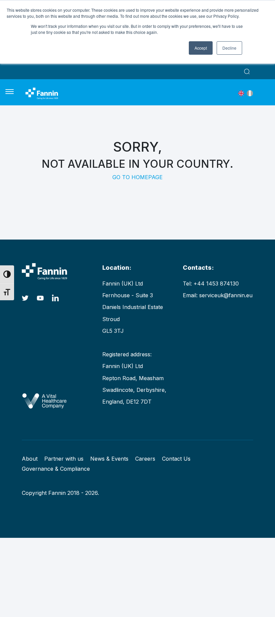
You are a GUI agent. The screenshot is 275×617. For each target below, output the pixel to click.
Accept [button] (201, 48)
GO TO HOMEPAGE (137, 177)
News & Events (109, 458)
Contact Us (176, 458)
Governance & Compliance (56, 468)
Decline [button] (229, 48)
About (30, 458)
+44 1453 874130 (216, 283)
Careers (145, 458)
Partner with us (64, 458)
